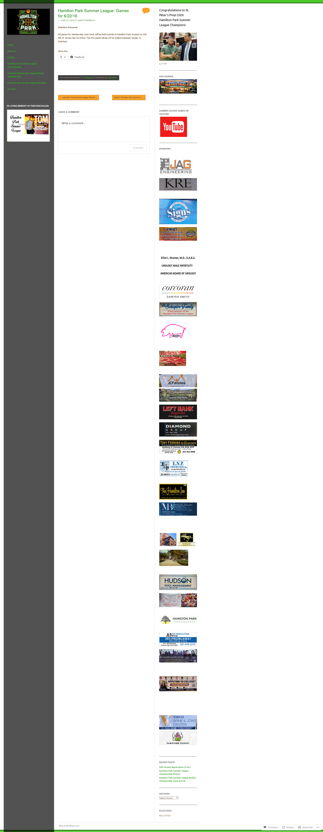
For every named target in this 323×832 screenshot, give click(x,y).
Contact (11, 57)
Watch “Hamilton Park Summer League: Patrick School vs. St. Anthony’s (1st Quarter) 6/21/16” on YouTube (129, 97)
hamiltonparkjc (86, 20)
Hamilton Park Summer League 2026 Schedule (22, 65)
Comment (138, 147)
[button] (162, 45)
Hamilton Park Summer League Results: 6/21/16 (79, 97)
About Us (11, 51)
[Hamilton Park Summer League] (28, 35)
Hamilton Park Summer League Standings (26, 83)
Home (10, 45)
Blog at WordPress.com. (69, 826)
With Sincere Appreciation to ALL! (175, 767)
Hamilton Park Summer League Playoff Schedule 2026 (25, 75)
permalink (112, 78)
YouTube (11, 89)
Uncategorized (88, 78)
